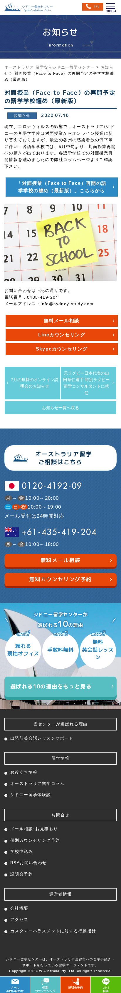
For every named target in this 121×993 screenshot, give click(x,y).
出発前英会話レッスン (42, 738)
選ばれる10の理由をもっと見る (51, 686)
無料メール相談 (62, 320)
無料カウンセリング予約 (60, 579)
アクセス (19, 919)
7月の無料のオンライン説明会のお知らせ (34, 382)
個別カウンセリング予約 (35, 840)
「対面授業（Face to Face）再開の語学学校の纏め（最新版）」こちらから (61, 187)
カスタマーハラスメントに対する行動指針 (53, 931)
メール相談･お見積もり (34, 828)
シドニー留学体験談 (30, 794)
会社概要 (19, 908)
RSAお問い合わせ (28, 862)
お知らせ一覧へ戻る (60, 407)
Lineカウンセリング (61, 334)
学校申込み (21, 851)
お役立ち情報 (23, 772)
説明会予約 (21, 874)
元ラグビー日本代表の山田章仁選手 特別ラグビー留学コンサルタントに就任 (86, 383)
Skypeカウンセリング (62, 348)
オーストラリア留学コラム (37, 783)
